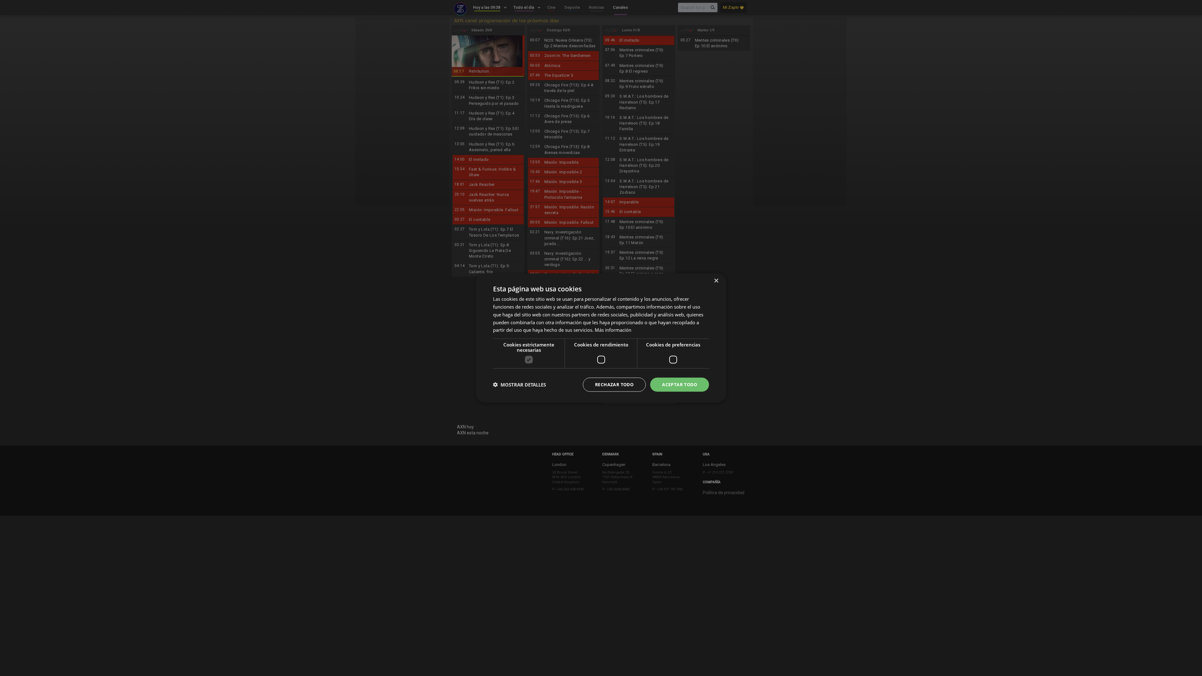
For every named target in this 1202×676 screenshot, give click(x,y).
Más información (613, 330)
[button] (519, 384)
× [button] (716, 281)
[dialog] (601, 338)
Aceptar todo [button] (679, 384)
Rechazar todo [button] (614, 384)
